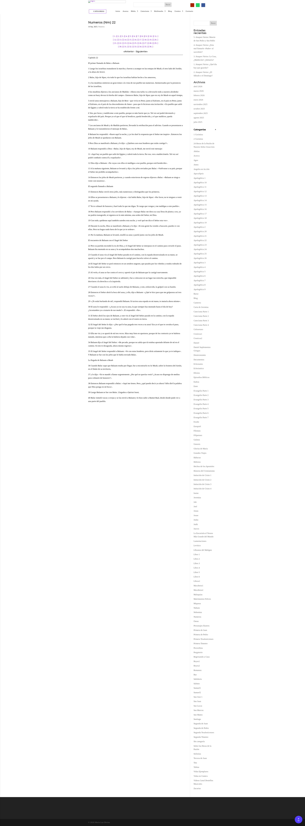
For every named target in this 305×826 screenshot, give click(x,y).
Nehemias (198, 612)
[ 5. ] (131, 36)
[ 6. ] (135, 36)
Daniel (196, 343)
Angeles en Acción (201, 169)
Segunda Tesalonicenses (204, 732)
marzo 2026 (199, 91)
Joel (195, 506)
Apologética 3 (200, 262)
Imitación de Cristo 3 (202, 484)
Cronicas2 (198, 338)
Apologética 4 (200, 267)
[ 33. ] (135, 46)
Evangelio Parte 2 (201, 395)
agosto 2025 (199, 118)
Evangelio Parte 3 (201, 399)
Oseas (196, 621)
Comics (178, 11)
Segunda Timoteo (201, 737)
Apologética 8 (200, 285)
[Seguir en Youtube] (192, 5)
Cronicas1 (198, 334)
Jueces (196, 529)
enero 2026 (198, 100)
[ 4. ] (127, 36)
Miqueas (197, 603)
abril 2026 (198, 86)
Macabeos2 (198, 590)
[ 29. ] (155, 43)
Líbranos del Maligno (203, 550)
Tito (195, 763)
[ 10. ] (150, 36)
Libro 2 (197, 559)
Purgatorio (198, 652)
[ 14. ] (125, 40)
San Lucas (198, 706)
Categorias (98, 11)
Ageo (196, 160)
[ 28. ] (150, 43)
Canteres (197, 303)
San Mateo (198, 715)
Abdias (197, 151)
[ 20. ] (155, 40)
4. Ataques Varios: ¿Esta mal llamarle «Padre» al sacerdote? (204, 48)
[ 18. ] (145, 40)
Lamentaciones (200, 541)
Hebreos (197, 462)
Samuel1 (197, 688)
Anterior (129, 51)
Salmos (197, 683)
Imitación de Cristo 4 (202, 489)
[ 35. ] (145, 46)
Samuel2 (197, 692)
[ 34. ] (140, 46)
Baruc (196, 294)
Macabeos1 (198, 586)
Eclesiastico (199, 368)
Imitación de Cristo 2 (202, 480)
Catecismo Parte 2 (201, 316)
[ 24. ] (130, 43)
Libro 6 (197, 577)
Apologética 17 (200, 214)
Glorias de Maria (201, 449)
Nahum (197, 608)
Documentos (199, 359)
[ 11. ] (155, 36)
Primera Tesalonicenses (203, 639)
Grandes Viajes (200, 453)
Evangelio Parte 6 (201, 413)
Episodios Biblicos (201, 377)
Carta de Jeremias (201, 307)
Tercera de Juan (200, 758)
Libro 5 (197, 572)
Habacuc (197, 457)
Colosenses (198, 329)
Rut (195, 675)
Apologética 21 (200, 236)
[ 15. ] (130, 40)
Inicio (118, 11)
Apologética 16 (200, 209)
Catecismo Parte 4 (201, 325)
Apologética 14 (200, 200)
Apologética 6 (200, 276)
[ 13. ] (120, 40)
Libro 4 (197, 568)
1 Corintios (198, 134)
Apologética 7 (200, 280)
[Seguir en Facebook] (203, 5)
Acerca (125, 11)
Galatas (197, 440)
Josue (196, 515)
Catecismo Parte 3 (201, 320)
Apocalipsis (199, 173)
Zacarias (197, 788)
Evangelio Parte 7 (201, 417)
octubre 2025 (199, 109)
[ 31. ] (125, 46)
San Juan (197, 701)
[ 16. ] (135, 40)
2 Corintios (198, 139)
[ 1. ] (115, 36)
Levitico (197, 545)
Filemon (197, 431)
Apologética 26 (200, 258)
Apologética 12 (200, 191)
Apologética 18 (200, 218)
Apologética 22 (200, 240)
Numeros (101, 27)
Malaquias (198, 594)
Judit (196, 524)
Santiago (197, 719)
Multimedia (158, 11)
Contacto (189, 11)
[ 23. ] (125, 43)
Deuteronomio (200, 355)
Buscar (213, 23)
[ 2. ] (119, 36)
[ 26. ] (140, 43)
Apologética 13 (200, 196)
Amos (196, 165)
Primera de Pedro (201, 634)
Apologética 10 (200, 182)
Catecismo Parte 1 (201, 312)
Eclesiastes (198, 364)
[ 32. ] (130, 46)
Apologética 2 (200, 227)
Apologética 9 (200, 289)
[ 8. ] (142, 36)
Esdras (196, 382)
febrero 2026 (199, 95)
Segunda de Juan (201, 723)
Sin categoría (199, 741)
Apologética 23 (200, 245)
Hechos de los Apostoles (204, 466)
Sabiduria (198, 679)
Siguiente (141, 51)
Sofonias (197, 754)
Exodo (196, 422)
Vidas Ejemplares (201, 771)
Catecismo (145, 11)
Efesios (197, 373)
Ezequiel (197, 426)
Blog (170, 11)
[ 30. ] (120, 46)
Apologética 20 (200, 231)
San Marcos (198, 710)
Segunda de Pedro (201, 728)
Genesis (197, 444)
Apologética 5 (200, 271)
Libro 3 (197, 563)
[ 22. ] (120, 43)
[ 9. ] (146, 36)
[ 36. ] (150, 46)
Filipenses (198, 435)
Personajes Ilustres (201, 626)
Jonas (196, 511)
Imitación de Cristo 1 (202, 475)
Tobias (196, 767)
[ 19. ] (150, 40)
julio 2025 (198, 122)
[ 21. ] (115, 43)
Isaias (196, 493)
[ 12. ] (115, 40)
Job (195, 502)
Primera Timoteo (201, 643)
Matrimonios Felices (202, 599)
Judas (196, 520)
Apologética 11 (200, 187)
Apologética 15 (200, 205)
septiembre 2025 (201, 113)
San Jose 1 (198, 697)
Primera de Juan (200, 630)
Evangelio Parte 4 (201, 404)
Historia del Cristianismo (204, 471)
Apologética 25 (200, 254)
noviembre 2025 (200, 104)
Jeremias (197, 497)
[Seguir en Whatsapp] (198, 5)
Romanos (197, 670)
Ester (196, 386)
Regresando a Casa (202, 657)
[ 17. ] (140, 40)
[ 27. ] (145, 43)
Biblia (133, 11)
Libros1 (197, 581)
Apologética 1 (200, 178)
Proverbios (198, 648)
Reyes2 (197, 666)
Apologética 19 (200, 222)
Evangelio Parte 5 (201, 408)
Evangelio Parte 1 (201, 391)
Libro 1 (197, 554)
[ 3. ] (123, 36)
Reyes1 (197, 661)
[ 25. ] (135, 43)
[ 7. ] (138, 36)
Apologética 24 (200, 249)
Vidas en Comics (201, 776)
